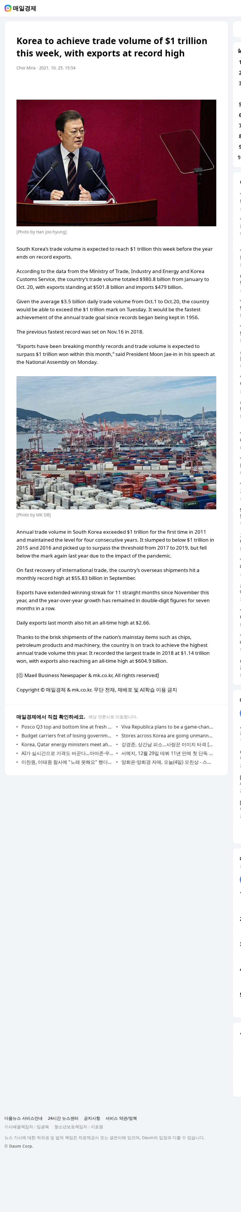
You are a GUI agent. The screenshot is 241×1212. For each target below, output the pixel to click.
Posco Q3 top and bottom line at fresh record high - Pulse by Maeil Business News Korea (67, 727)
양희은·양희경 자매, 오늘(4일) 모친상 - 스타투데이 (167, 762)
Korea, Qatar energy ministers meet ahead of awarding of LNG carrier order (67, 744)
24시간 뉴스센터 (63, 1118)
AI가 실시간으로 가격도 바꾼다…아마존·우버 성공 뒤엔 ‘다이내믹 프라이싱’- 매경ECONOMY (67, 753)
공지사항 (92, 1118)
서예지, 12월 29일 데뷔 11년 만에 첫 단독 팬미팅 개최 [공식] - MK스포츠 (167, 753)
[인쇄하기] (210, 84)
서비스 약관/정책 (121, 1118)
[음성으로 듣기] (187, 84)
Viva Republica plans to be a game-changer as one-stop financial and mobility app (167, 727)
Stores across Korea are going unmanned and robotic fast (167, 735)
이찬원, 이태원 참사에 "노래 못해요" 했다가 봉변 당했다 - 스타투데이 (67, 762)
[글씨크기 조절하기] (199, 84)
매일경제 (24, 8)
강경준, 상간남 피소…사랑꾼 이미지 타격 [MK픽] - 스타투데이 (167, 744)
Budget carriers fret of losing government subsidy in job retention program (67, 735)
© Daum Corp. (18, 1146)
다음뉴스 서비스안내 (23, 1118)
